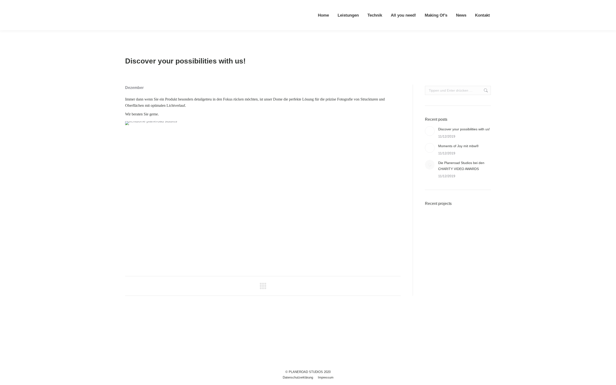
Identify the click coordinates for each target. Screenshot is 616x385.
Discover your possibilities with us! (464, 129)
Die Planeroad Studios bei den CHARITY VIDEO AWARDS (461, 166)
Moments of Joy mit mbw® (458, 146)
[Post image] (430, 131)
